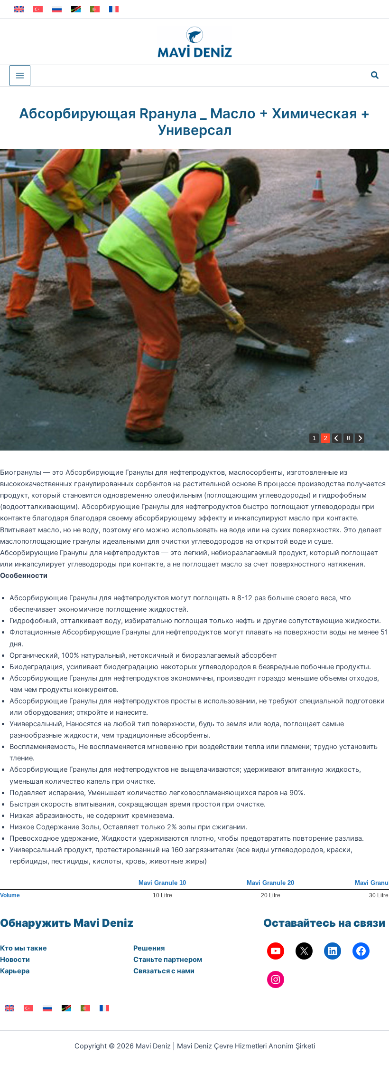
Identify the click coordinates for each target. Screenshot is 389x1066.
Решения (149, 948)
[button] (375, 75)
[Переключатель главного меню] (19, 75)
